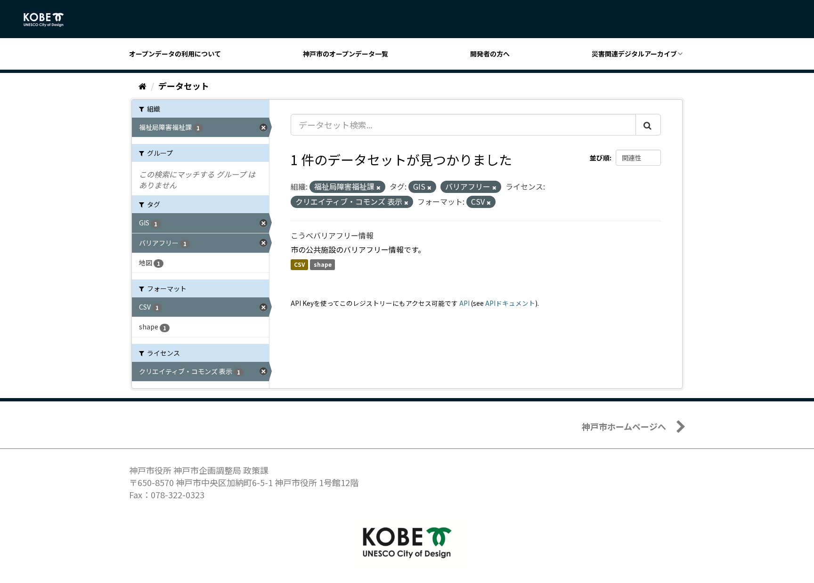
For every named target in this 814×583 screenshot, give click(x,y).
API (464, 303)
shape (323, 265)
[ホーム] (142, 86)
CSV (299, 265)
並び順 (600, 157)
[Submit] (648, 125)
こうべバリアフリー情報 (332, 235)
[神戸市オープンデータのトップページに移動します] (49, 20)
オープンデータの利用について (175, 53)
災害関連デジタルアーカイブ (634, 53)
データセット (183, 86)
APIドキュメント (510, 303)
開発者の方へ (490, 53)
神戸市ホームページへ (624, 426)
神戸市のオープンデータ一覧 (345, 53)
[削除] (378, 187)
